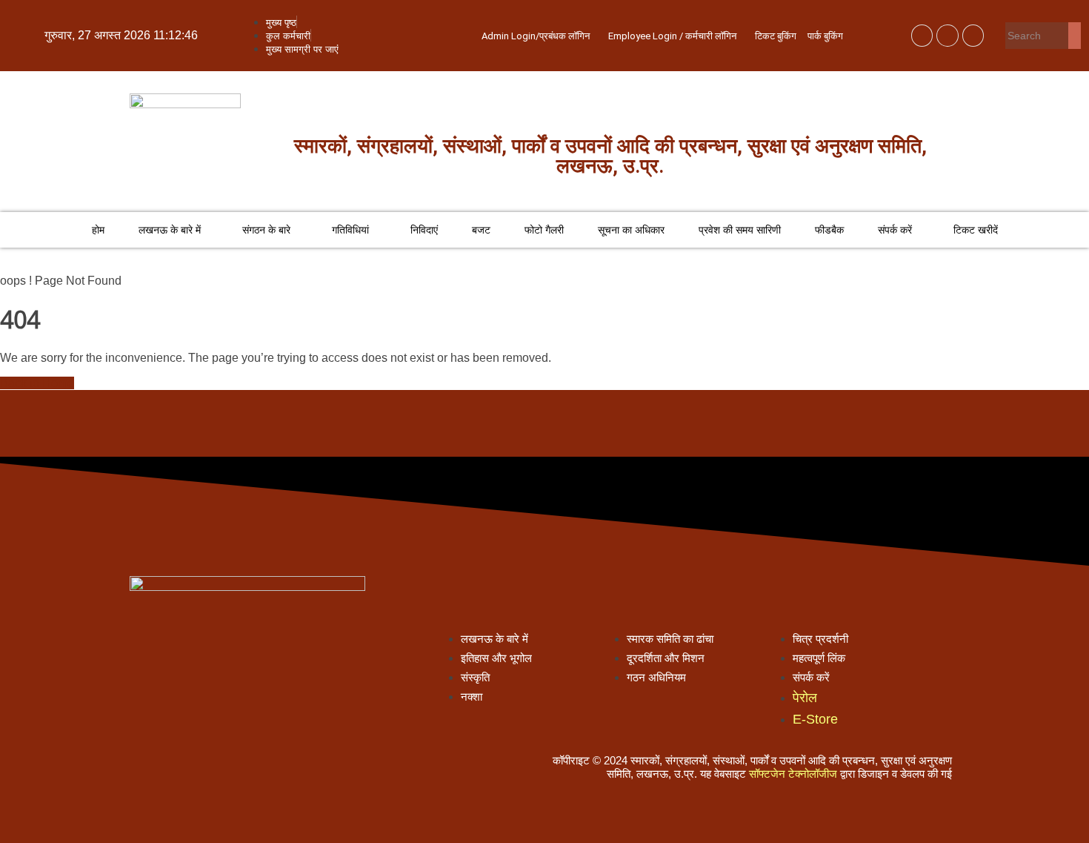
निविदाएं (424, 230)
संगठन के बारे (266, 230)
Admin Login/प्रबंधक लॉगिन (536, 36)
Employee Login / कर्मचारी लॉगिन (672, 36)
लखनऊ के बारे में (170, 230)
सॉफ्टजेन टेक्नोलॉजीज (793, 773)
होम (98, 230)
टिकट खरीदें (975, 230)
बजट (481, 230)
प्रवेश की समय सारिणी (740, 230)
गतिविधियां (350, 230)
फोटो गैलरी (544, 230)
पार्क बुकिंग (825, 36)
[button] (539, 36)
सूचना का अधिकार (631, 230)
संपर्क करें (895, 230)
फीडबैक (829, 230)
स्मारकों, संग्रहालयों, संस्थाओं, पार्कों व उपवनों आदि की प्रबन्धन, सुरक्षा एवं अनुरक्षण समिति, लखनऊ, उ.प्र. (610, 156)
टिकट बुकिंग (775, 36)
